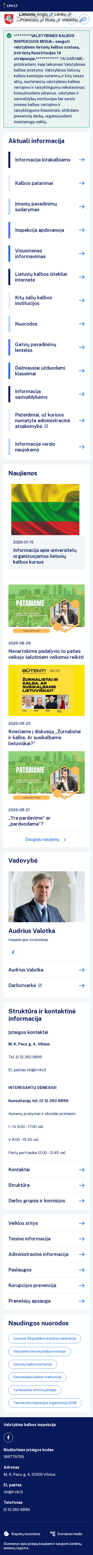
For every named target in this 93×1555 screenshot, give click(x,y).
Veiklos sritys (23, 1223)
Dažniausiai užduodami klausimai (40, 371)
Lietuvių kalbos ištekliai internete (41, 277)
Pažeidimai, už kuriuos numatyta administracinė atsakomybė (42, 420)
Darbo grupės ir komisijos (36, 1201)
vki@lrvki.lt (13, 1492)
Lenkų (60, 14)
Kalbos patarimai (34, 183)
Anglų (42, 14)
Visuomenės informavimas (30, 253)
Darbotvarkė (22, 985)
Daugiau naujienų (42, 839)
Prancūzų (29, 19)
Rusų (50, 19)
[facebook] (13, 952)
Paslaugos (19, 1270)
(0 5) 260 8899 (17, 1509)
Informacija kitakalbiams (42, 160)
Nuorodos (26, 324)
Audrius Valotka (25, 970)
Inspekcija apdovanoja (39, 230)
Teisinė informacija (29, 1239)
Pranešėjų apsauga (29, 1301)
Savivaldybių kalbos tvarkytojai (37, 1377)
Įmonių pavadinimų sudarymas (36, 206)
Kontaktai (19, 1169)
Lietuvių (27, 14)
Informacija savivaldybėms (31, 394)
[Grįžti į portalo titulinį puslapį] (11, 5)
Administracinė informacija (38, 1254)
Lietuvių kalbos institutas (32, 1364)
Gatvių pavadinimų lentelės (35, 347)
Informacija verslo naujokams (35, 447)
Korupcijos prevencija (32, 1285)
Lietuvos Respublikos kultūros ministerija (44, 1338)
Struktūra (19, 1185)
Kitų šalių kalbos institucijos (33, 300)
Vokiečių (70, 19)
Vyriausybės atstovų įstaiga (34, 1390)
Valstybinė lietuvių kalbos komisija (39, 1351)
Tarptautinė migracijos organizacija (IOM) (45, 1403)
